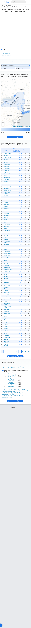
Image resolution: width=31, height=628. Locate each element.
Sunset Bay (6, 195)
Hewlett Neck (7, 170)
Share (21, 136)
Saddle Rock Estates (6, 288)
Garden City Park (7, 285)
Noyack (5, 296)
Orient (5, 197)
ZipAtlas (28, 126)
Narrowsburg (7, 224)
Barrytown (6, 159)
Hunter (5, 301)
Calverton (6, 326)
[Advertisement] (15, 31)
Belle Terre (6, 249)
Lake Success (7, 168)
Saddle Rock (6, 208)
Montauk (6, 347)
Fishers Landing (7, 153)
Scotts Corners (7, 164)
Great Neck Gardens (6, 342)
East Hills (6, 324)
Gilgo (5, 280)
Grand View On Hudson (7, 193)
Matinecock (6, 232)
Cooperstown (7, 251)
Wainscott (6, 188)
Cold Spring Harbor (6, 261)
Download (27, 77)
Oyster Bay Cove (7, 235)
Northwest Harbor (8, 269)
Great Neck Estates (6, 315)
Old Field (6, 202)
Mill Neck (6, 228)
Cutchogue (6, 222)
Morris (5, 219)
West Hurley (6, 292)
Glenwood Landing (6, 320)
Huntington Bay (7, 230)
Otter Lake (6, 162)
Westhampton (7, 299)
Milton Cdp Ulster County (8, 307)
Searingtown (7, 204)
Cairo (5, 237)
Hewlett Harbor (7, 190)
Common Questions (6, 55)
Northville (6, 206)
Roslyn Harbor (7, 175)
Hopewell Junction (6, 345)
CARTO (24, 126)
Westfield (6, 276)
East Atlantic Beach (7, 242)
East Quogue (7, 313)
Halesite (6, 290)
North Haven (7, 271)
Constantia (6, 185)
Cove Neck (6, 179)
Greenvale (6, 239)
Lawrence (6, 211)
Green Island (6, 265)
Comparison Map (6, 52)
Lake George (6, 322)
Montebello (6, 244)
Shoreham (6, 282)
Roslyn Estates (7, 255)
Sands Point (6, 263)
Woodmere (6, 311)
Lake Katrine (6, 221)
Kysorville (6, 217)
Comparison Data (6, 53)
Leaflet (14, 126)
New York (7, 5)
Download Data (13, 136)
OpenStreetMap (19, 126)
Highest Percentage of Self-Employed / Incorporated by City (13, 6)
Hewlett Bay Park (7, 157)
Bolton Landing (7, 298)
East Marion (6, 278)
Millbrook (6, 339)
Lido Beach (6, 273)
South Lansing (7, 210)
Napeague (6, 172)
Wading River (7, 284)
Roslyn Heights (7, 234)
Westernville (6, 161)
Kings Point (6, 328)
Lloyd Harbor (7, 318)
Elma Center (6, 294)
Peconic (6, 330)
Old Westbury (7, 337)
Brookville (6, 181)
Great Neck (6, 309)
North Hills (6, 259)
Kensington (6, 257)
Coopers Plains (7, 173)
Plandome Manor (8, 253)
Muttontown (6, 246)
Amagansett (6, 166)
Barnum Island (7, 332)
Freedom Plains (7, 183)
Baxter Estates (7, 267)
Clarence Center (7, 248)
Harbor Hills (6, 335)
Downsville (6, 213)
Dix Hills (6, 333)
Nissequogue (7, 215)
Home (2, 5)
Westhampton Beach (7, 304)
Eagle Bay (6, 155)
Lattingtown (6, 200)
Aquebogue (6, 274)
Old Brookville (7, 199)
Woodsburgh (7, 177)
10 (28, 351)
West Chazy (6, 226)
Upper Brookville (7, 186)
